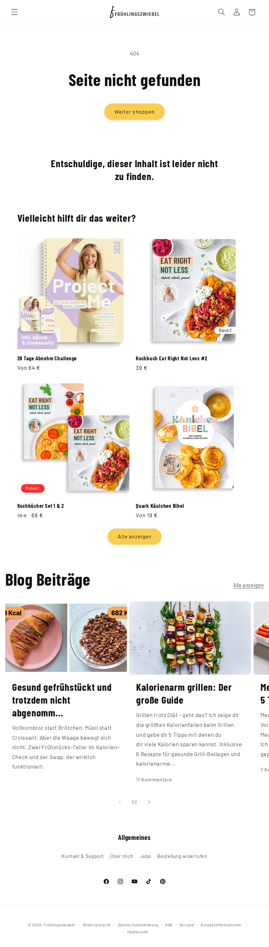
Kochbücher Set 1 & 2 (40, 505)
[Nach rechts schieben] (149, 802)
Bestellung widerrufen (182, 856)
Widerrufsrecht (97, 924)
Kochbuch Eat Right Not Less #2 (171, 358)
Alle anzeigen (134, 536)
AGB (169, 924)
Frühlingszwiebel (59, 924)
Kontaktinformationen (221, 924)
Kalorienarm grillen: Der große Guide (184, 693)
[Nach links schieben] (120, 802)
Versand (186, 924)
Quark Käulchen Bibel (160, 505)
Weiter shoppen (134, 111)
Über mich (122, 856)
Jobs (145, 856)
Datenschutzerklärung (138, 924)
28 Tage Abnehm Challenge (47, 358)
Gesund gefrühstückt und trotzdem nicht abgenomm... (62, 699)
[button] (14, 12)
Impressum (137, 931)
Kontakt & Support (83, 856)
